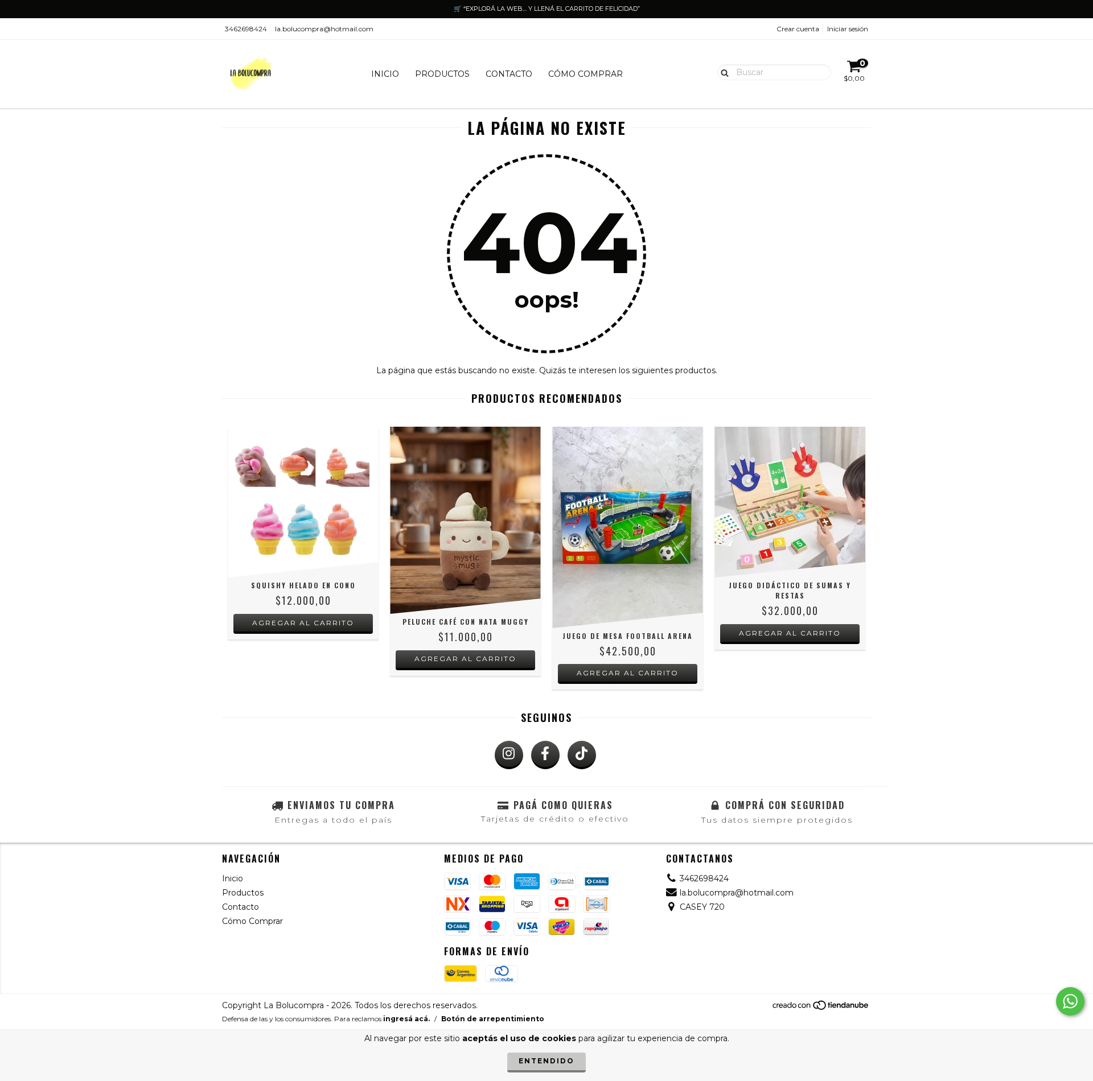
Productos (442, 74)
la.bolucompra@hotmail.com (324, 28)
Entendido (546, 1061)
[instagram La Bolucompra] (509, 755)
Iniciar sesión (847, 28)
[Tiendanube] (821, 1008)
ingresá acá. (406, 1018)
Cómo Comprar (585, 74)
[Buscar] (722, 71)
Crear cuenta (797, 28)
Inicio (385, 74)
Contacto (509, 74)
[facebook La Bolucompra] (545, 755)
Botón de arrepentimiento (492, 1018)
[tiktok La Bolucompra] (582, 755)
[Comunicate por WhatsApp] (1070, 1001)
